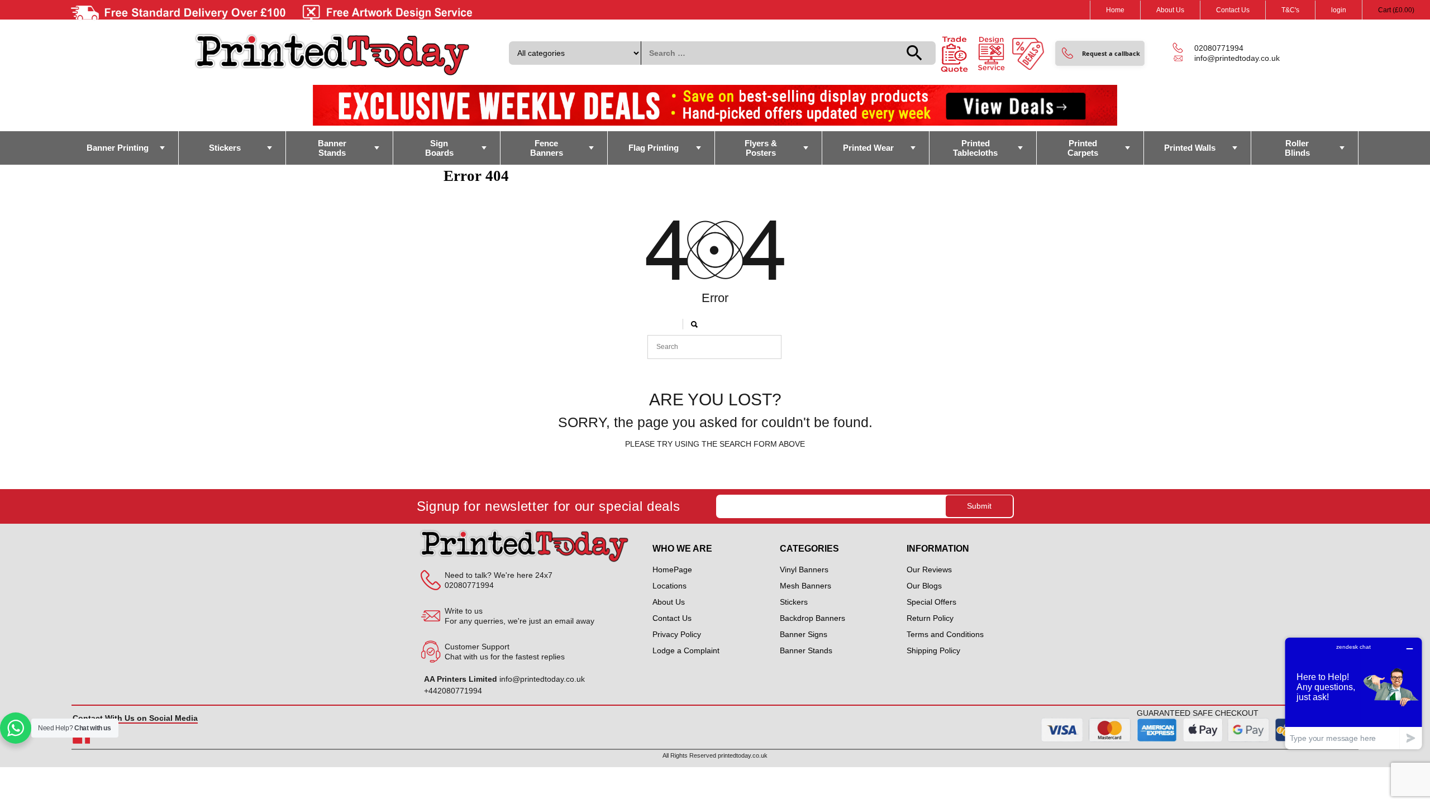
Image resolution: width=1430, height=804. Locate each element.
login (1338, 10)
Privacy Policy (676, 634)
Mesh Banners (805, 585)
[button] (1100, 53)
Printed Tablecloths (975, 147)
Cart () (1396, 10)
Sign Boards (439, 147)
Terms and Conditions (945, 634)
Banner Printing (118, 147)
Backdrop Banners (812, 618)
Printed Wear (868, 147)
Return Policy (930, 618)
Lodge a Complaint (685, 650)
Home (1115, 10)
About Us (1170, 10)
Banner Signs (803, 634)
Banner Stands (332, 147)
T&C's (1290, 10)
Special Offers (931, 601)
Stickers (225, 147)
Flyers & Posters (761, 147)
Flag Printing (653, 147)
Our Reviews (929, 569)
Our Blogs (924, 585)
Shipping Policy (933, 650)
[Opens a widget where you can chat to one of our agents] (1353, 693)
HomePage (672, 569)
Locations (669, 585)
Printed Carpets (1082, 147)
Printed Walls (1190, 147)
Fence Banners (546, 147)
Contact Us (1233, 10)
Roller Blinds (1297, 147)
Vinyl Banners (804, 569)
